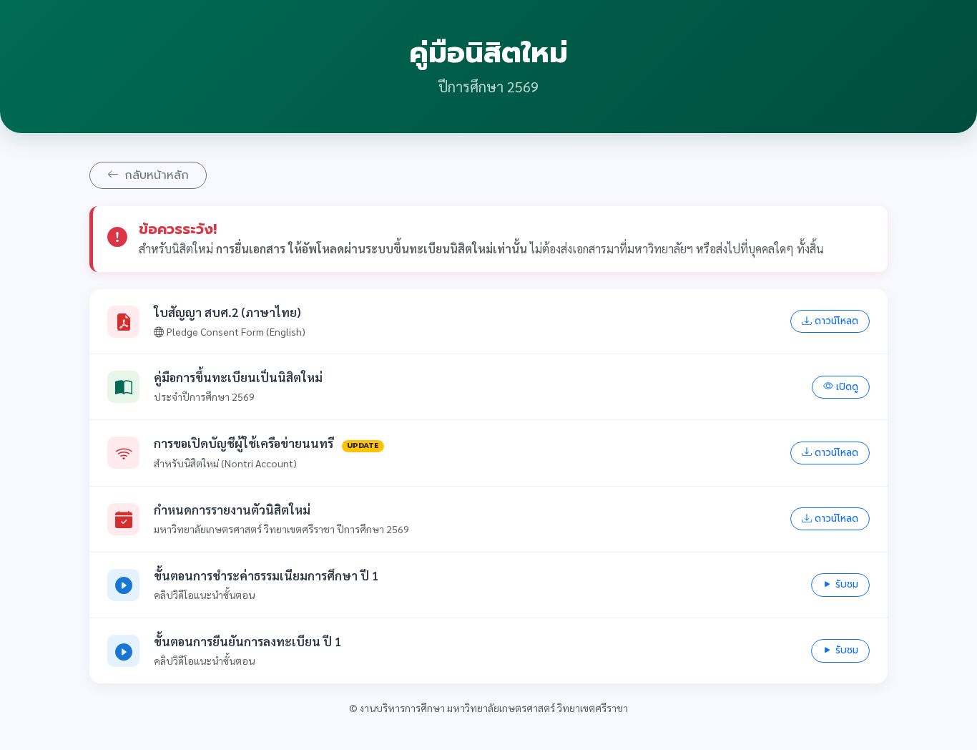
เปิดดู (847, 386)
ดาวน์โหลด (836, 320)
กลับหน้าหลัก (156, 175)
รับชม (846, 584)
